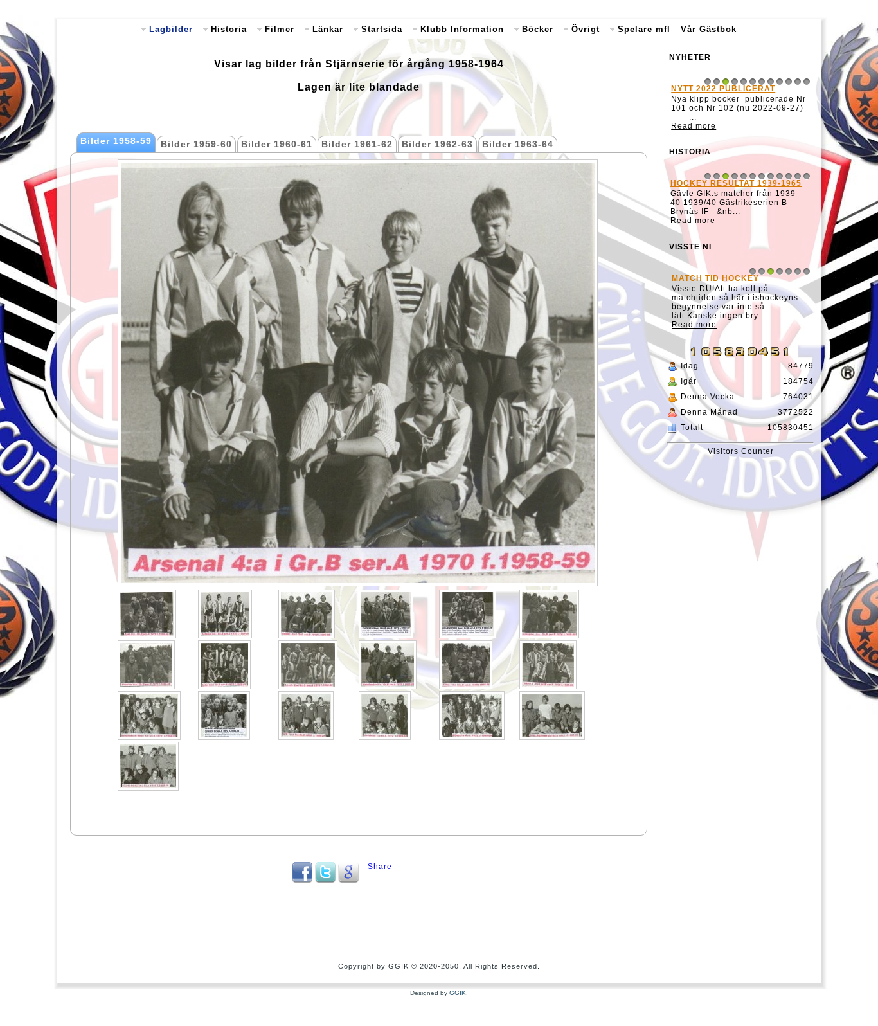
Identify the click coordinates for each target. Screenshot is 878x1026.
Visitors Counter (741, 495)
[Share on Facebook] (302, 880)
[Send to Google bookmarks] (348, 880)
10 (789, 82)
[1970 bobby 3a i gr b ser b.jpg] (306, 614)
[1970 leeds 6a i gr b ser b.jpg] (307, 664)
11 (798, 82)
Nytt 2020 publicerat (725, 88)
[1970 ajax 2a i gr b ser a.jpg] (147, 614)
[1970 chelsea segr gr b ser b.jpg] (386, 614)
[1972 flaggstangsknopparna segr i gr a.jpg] (224, 715)
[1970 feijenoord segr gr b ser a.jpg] (467, 614)
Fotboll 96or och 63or (729, 331)
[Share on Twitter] (325, 880)
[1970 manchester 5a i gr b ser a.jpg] (388, 664)
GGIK (457, 992)
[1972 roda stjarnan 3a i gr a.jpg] (552, 715)
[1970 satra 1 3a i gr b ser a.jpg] (465, 664)
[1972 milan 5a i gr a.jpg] (472, 715)
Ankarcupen (704, 192)
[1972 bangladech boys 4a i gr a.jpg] (149, 715)
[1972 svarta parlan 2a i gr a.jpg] (148, 766)
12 (807, 82)
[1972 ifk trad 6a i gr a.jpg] (306, 715)
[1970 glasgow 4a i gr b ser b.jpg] (549, 614)
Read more (695, 135)
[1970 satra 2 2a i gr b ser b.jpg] (548, 664)
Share (380, 866)
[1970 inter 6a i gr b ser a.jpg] (224, 664)
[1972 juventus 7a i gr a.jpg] (385, 715)
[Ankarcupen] (740, 239)
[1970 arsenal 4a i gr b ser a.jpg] (225, 614)
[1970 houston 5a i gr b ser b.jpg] (146, 664)
